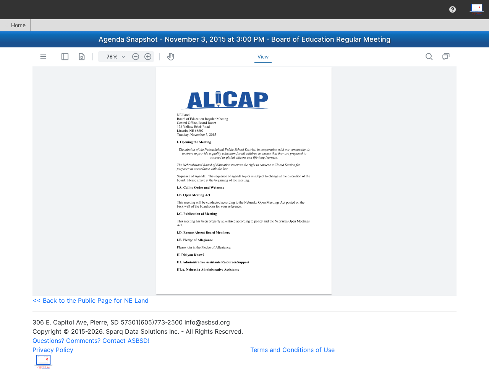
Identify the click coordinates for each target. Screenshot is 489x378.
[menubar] (244, 9)
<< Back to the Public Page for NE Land (90, 300)
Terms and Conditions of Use (292, 350)
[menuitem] (452, 9)
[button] (452, 9)
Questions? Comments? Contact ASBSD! (90, 340)
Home (18, 25)
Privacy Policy (52, 350)
